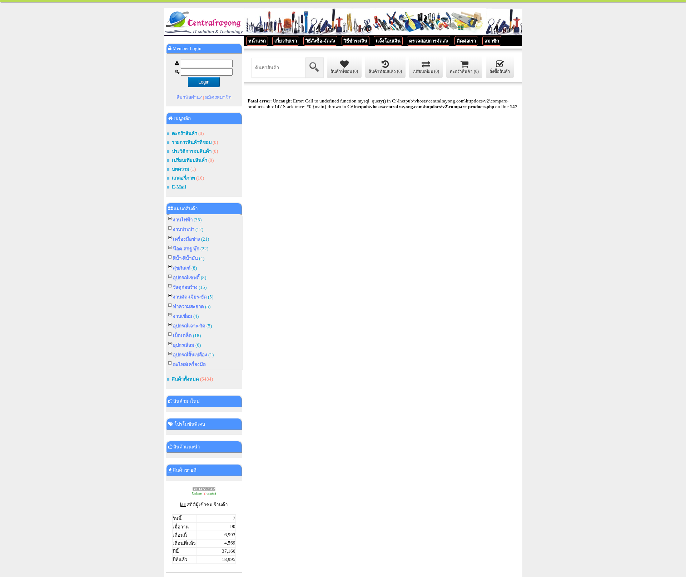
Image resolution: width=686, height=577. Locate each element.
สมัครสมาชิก (218, 97)
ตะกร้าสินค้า (184, 133)
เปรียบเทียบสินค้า (189, 160)
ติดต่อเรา (466, 41)
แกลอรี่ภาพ (183, 178)
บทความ (181, 169)
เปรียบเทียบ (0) (426, 71)
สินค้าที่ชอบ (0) (344, 71)
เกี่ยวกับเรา (285, 41)
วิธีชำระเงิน (355, 41)
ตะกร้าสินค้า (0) (464, 71)
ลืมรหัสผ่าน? (189, 97)
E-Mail (179, 187)
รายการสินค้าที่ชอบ (192, 142)
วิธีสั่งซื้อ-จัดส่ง (320, 41)
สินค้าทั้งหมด (185, 379)
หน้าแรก (257, 41)
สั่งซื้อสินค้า (499, 71)
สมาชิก (491, 41)
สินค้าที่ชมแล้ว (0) (385, 71)
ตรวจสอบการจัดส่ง (428, 41)
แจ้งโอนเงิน (388, 41)
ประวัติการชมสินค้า (192, 151)
